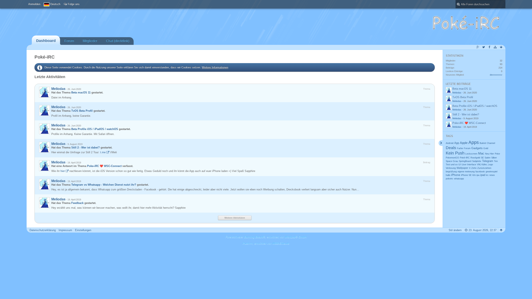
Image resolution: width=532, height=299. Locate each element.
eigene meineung (466, 171)
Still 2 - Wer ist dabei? (85, 147)
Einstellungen (83, 230)
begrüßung (451, 171)
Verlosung (451, 168)
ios (474, 175)
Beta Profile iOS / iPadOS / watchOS (94, 129)
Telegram (487, 161)
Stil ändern (455, 230)
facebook (480, 171)
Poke (497, 153)
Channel (491, 143)
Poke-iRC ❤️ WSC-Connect (104, 166)
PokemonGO (452, 157)
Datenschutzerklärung (43, 230)
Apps (473, 142)
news (492, 175)
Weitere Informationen (215, 67)
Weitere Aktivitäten (234, 218)
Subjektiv (476, 161)
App (456, 143)
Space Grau (452, 161)
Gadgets (477, 148)
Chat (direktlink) (117, 41)
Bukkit (483, 143)
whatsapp (459, 178)
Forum (69, 41)
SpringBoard (465, 161)
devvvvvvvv (496, 75)
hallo (448, 175)
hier (62, 171)
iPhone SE (466, 175)
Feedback (77, 203)
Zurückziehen (484, 168)
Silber (494, 157)
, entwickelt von (266, 243)
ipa (478, 175)
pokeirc (449, 178)
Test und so (452, 164)
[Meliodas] (44, 92)
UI (459, 164)
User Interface (469, 164)
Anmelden (34, 4)
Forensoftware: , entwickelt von (266, 237)
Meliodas (58, 89)
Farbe (460, 148)
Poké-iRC (465, 157)
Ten (496, 161)
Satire (487, 157)
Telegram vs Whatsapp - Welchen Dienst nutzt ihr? (103, 184)
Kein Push (455, 153)
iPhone (455, 174)
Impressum (65, 230)
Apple (464, 143)
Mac (481, 153)
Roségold (475, 157)
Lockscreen (471, 153)
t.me (103, 152)
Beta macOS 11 (81, 92)
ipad (482, 174)
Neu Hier (489, 153)
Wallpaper (462, 168)
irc (487, 175)
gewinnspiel (491, 171)
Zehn (474, 168)
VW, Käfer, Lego (485, 164)
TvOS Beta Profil (82, 110)
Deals (451, 148)
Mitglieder (90, 41)
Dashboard (46, 41)
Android (449, 143)
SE (482, 157)
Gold (485, 148)
